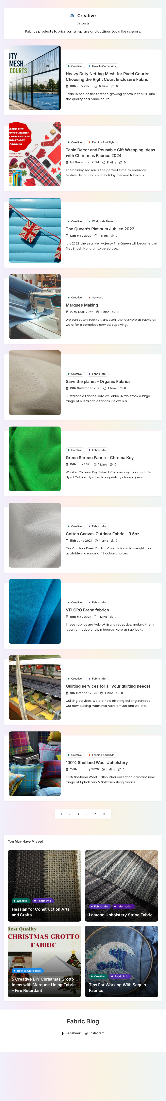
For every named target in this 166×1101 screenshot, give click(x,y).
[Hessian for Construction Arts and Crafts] (44, 886)
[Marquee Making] (35, 306)
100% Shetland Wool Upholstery (97, 762)
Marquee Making (82, 305)
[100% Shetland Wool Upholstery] (35, 763)
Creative (76, 66)
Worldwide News (102, 221)
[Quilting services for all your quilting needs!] (35, 687)
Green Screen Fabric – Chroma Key (100, 457)
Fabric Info (99, 373)
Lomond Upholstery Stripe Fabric (121, 914)
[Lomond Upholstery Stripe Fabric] (121, 886)
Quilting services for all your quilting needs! (108, 686)
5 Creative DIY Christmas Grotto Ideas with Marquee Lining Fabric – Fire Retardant (44, 985)
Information (125, 906)
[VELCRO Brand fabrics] (35, 611)
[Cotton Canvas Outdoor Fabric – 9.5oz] (35, 535)
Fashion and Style (103, 142)
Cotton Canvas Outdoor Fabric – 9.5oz (102, 533)
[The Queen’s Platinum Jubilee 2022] (35, 230)
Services (97, 297)
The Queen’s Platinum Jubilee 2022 (100, 229)
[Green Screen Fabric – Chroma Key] (35, 459)
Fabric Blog (83, 1021)
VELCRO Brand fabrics (87, 610)
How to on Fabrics (104, 66)
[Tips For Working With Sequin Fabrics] (121, 961)
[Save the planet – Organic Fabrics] (35, 382)
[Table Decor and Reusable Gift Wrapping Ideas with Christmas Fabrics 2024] (35, 154)
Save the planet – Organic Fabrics (98, 381)
